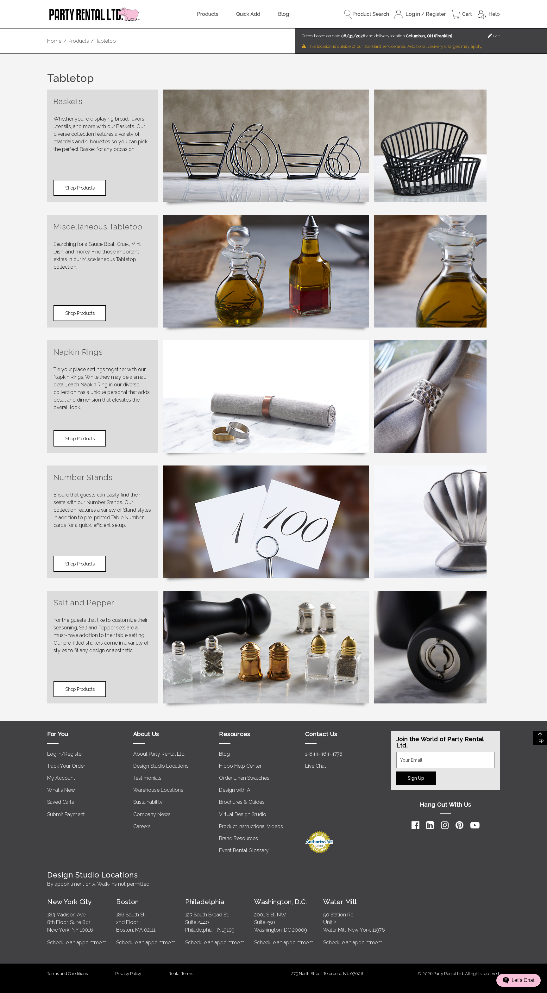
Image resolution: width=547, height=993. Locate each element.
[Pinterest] (459, 825)
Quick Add (248, 14)
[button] (518, 980)
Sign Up (416, 778)
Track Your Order (66, 766)
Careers (142, 826)
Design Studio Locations (161, 766)
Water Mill (339, 902)
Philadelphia (204, 902)
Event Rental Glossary (244, 850)
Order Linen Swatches (244, 778)
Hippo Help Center (240, 766)
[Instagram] (445, 825)
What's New (61, 790)
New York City (69, 902)
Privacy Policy (128, 973)
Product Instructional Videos (251, 826)
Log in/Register (65, 754)
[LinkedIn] (430, 825)
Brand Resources (238, 838)
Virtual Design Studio (242, 814)
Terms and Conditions (67, 973)
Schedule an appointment (76, 943)
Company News (152, 814)
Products (207, 14)
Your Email (408, 755)
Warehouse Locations (158, 790)
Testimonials (147, 778)
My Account (61, 778)
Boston (127, 902)
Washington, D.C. (280, 902)
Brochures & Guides (242, 802)
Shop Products (80, 187)
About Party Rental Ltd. (159, 754)
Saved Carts (60, 802)
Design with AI (235, 790)
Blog (283, 14)
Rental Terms (180, 973)
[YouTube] (475, 825)
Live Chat (315, 766)
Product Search (370, 14)
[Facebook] (415, 825)
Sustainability (148, 802)
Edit (496, 36)
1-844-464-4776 (324, 754)
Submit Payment (66, 814)
